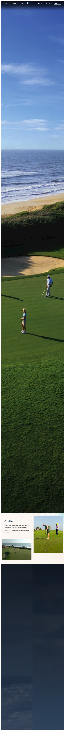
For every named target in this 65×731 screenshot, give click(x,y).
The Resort (6, 3)
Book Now (57, 3)
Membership (14, 3)
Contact (50, 3)
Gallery (45, 3)
